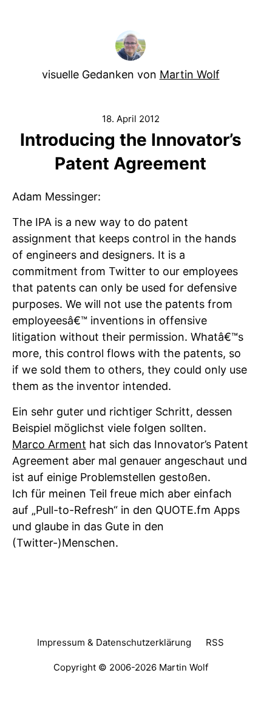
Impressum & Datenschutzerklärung (114, 642)
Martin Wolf (190, 74)
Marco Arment (49, 444)
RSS (215, 642)
